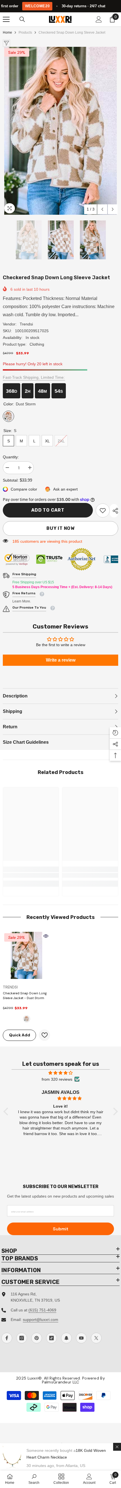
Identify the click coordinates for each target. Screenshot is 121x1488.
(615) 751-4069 (42, 1310)
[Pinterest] (36, 1338)
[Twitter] (96, 1338)
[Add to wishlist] (44, 1035)
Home (7, 32)
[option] (60, 131)
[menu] (6, 19)
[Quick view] (46, 936)
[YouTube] (81, 1338)
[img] (61, 1073)
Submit (60, 1229)
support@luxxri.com (40, 1319)
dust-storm (26, 1018)
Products (25, 32)
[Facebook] (6, 1338)
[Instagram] (21, 1338)
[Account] (99, 19)
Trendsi (26, 324)
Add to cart (47, 510)
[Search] (22, 19)
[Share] (114, 510)
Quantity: (11, 457)
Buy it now (60, 528)
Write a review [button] (60, 660)
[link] (103, 510)
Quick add (19, 1035)
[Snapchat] (66, 1338)
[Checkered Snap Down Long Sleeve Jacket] (26, 955)
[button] (102, 209)
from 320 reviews (57, 1079)
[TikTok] (51, 1338)
